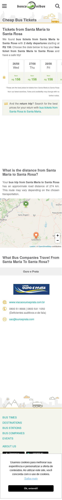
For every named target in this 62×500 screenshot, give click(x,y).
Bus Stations (11, 428)
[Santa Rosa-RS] (26, 204)
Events (7, 438)
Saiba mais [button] (31, 478)
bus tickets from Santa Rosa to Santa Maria (33, 109)
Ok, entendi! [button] (31, 488)
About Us (9, 446)
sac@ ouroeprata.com (21, 319)
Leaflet (32, 246)
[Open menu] (4, 5)
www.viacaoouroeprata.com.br (27, 302)
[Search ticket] (57, 5)
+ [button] (58, 235)
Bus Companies (13, 433)
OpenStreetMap (44, 246)
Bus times (9, 417)
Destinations (12, 422)
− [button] (58, 240)
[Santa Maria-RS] (36, 235)
